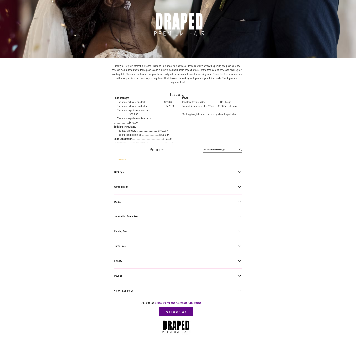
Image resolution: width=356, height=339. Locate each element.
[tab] (122, 159)
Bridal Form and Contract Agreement (178, 302)
